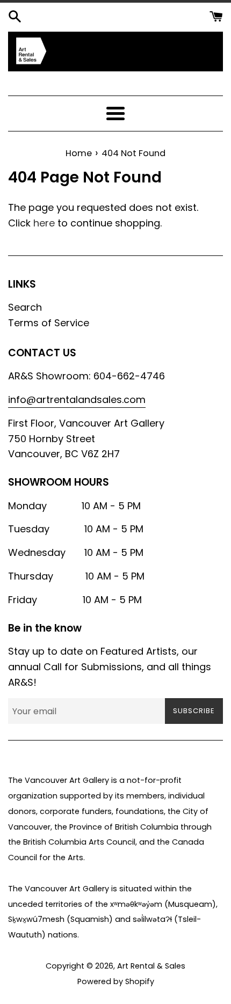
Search (25, 307)
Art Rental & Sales (151, 966)
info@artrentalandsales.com (77, 399)
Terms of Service (48, 322)
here (44, 223)
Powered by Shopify (115, 981)
